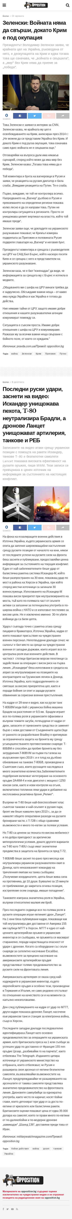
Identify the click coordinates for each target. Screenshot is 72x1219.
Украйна (8, 1154)
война (14, 354)
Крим (38, 354)
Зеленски (27, 354)
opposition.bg (28, 1191)
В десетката (18, 382)
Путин (63, 354)
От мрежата (18, 16)
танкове (57, 1148)
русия (46, 1148)
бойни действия (20, 1148)
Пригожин (50, 354)
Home (6, 16)
